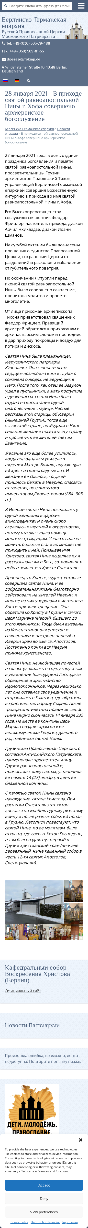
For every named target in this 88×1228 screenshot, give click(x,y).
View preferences (44, 1212)
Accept (44, 1185)
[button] (80, 1139)
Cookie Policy (19, 1222)
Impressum (70, 1222)
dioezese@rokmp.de (23, 59)
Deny (44, 1199)
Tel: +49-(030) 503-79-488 (27, 43)
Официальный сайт (23, 991)
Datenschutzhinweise (45, 1222)
